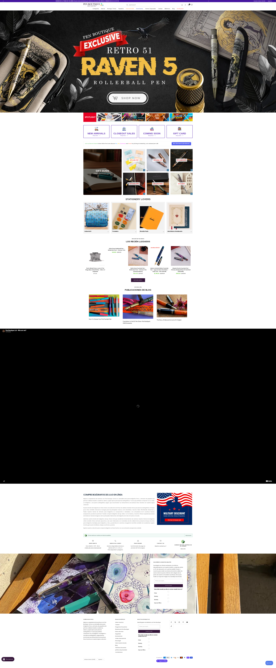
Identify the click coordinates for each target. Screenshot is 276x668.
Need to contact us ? (160, 546)
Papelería (121, 8)
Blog (173, 8)
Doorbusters (180, 8)
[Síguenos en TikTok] (171, 626)
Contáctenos (118, 652)
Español (270, 1)
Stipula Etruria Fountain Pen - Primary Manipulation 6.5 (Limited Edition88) (180, 270)
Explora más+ (138, 280)
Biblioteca (167, 8)
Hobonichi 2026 (130, 8)
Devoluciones (118, 636)
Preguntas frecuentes (121, 627)
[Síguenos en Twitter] (175, 622)
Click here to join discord (182, 143)
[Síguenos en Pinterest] (183, 622)
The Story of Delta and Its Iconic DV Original (169, 320)
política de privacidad (121, 650)
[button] (182, 4)
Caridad (160, 8)
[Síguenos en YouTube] (187, 622)
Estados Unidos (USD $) (259, 1)
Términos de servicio (120, 647)
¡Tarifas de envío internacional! (93, 548)
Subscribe (168, 585)
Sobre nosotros (119, 622)
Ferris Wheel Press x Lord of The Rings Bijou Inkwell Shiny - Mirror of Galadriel (95, 270)
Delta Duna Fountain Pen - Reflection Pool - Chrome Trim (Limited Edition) (138, 270)
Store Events (139, 8)
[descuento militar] (174, 509)
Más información (188, 535)
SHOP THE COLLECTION (138, 108)
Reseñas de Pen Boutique (122, 629)
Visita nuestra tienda (120, 643)
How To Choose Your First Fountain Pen (100, 319)
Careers (117, 624)
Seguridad (118, 634)
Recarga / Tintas (111, 8)
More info (183, 549)
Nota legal (118, 640)
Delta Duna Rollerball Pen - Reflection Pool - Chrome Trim (116, 249)
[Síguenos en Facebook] (171, 622)
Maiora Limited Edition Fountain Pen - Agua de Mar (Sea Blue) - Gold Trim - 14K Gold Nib (159, 270)
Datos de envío (119, 631)
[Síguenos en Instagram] (179, 622)
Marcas (103, 8)
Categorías (96, 8)
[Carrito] (188, 5)
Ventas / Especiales (150, 8)
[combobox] (141, 5)
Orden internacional (120, 638)
